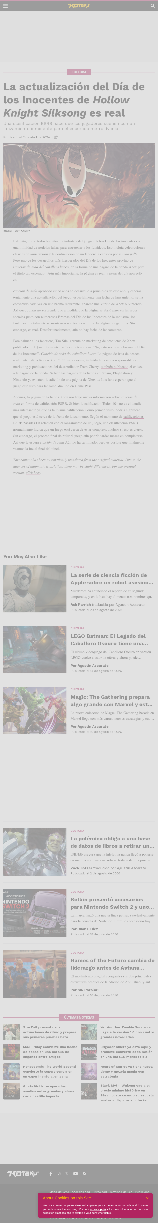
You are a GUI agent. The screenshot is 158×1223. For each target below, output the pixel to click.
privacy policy (99, 1209)
